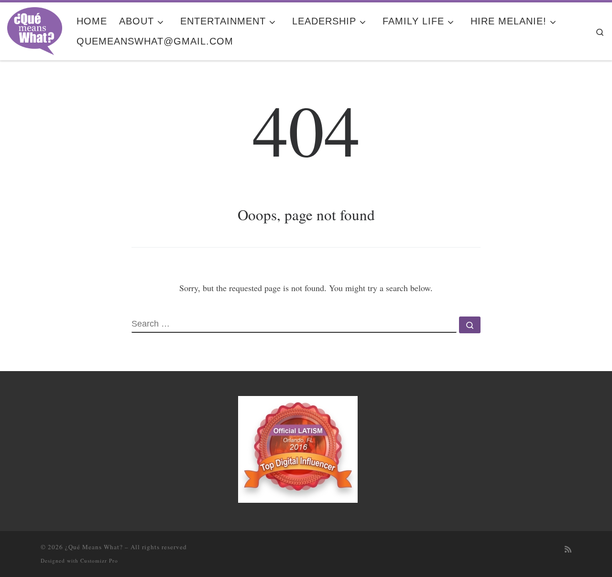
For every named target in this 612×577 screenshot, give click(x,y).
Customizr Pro (99, 560)
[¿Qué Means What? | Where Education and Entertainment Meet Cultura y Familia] (34, 28)
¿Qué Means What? (94, 547)
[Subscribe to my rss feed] (568, 549)
